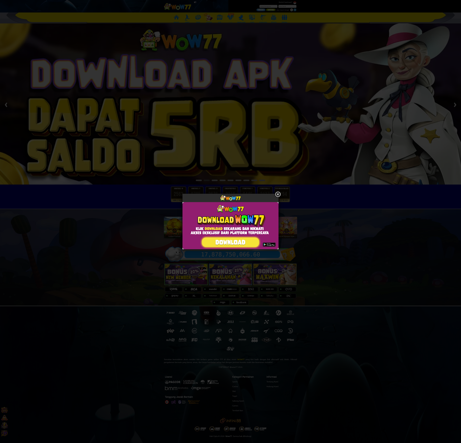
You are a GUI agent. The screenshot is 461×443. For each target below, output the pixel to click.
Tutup (278, 194)
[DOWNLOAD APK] (230, 225)
